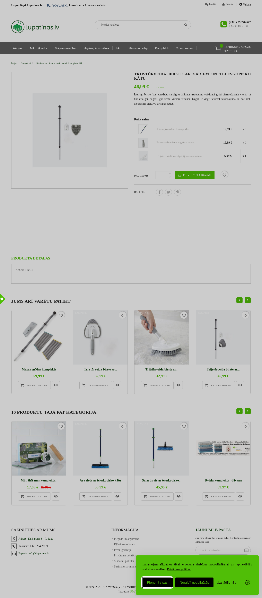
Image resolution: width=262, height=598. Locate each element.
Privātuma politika (179, 569)
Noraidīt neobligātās (194, 582)
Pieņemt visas (157, 582)
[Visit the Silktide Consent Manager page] (247, 582)
